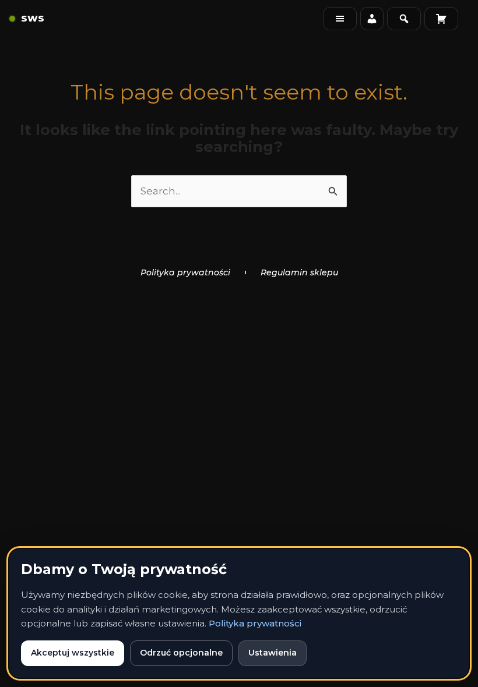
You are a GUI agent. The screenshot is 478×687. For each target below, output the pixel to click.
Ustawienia (272, 652)
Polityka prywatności (255, 623)
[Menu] (340, 18)
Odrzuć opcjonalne (181, 652)
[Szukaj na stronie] (404, 18)
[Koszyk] (441, 18)
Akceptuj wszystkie (72, 652)
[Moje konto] (372, 18)
